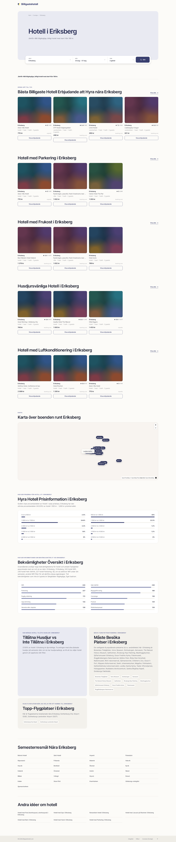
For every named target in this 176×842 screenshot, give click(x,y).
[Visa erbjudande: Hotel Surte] (106, 240)
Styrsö (92, 776)
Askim (92, 771)
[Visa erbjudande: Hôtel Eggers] (106, 304)
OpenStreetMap (150, 478)
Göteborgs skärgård (132, 781)
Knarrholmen (94, 781)
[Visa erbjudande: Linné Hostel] (106, 110)
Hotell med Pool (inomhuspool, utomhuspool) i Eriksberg (33, 814)
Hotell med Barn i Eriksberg (27, 820)
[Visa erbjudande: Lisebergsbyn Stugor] (141, 110)
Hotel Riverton (58, 386)
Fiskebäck (128, 755)
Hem (29, 15)
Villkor (137, 839)
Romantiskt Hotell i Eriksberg (99, 812)
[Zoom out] (155, 427)
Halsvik (127, 760)
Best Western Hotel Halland (27, 258)
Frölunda (56, 760)
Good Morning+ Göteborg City (28, 322)
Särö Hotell (57, 755)
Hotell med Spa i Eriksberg (62, 812)
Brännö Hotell (22, 755)
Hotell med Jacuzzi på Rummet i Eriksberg (139, 812)
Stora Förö (57, 781)
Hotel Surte (92, 258)
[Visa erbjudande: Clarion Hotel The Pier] (106, 176)
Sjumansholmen (23, 786)
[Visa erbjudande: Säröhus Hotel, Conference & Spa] (34, 368)
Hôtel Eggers (93, 322)
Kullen (20, 781)
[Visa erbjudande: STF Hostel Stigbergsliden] (70, 110)
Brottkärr (57, 766)
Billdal (20, 776)
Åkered (92, 766)
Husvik (20, 766)
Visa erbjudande (34, 138)
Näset (127, 771)
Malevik (92, 760)
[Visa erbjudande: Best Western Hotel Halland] (34, 240)
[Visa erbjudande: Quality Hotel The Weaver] (70, 304)
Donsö (127, 776)
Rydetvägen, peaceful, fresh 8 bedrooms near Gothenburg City (74, 194)
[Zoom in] (155, 424)
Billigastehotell (29, 4)
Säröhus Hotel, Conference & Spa (29, 386)
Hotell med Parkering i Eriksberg (100, 820)
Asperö (92, 755)
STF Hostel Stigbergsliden (62, 128)
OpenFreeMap (126, 478)
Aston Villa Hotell (23, 128)
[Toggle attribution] (156, 478)
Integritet (130, 839)
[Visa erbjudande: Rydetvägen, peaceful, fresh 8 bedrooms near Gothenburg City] (70, 176)
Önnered (56, 771)
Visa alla (154, 93)
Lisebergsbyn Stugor (132, 128)
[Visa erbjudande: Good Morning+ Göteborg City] (34, 304)
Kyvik (127, 766)
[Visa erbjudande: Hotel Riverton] (70, 368)
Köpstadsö (21, 760)
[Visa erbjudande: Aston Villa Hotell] (34, 110)
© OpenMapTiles (135, 478)
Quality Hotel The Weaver (61, 322)
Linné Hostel (93, 128)
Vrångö (56, 776)
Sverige (35, 15)
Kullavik (20, 771)
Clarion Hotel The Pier (96, 194)
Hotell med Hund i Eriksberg (63, 820)
